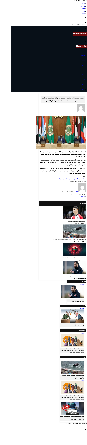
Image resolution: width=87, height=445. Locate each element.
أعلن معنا (83, 6)
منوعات (83, 89)
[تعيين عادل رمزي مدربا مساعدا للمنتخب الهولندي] (74, 274)
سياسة (83, 60)
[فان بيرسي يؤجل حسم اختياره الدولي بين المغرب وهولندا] (74, 219)
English (83, 13)
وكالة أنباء (74, 112)
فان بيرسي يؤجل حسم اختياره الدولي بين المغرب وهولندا (77, 221)
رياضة (84, 70)
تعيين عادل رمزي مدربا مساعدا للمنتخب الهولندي (78, 276)
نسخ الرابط (72, 181)
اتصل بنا (83, 8)
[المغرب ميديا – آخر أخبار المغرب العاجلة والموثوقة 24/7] (80, 35)
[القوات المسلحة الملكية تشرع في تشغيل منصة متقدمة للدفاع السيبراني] (74, 255)
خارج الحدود (82, 84)
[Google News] (83, 196)
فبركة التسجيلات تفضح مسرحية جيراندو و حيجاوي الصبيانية (73, 324)
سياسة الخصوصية (81, 5)
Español (83, 11)
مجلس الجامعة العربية (73, 179)
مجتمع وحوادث (82, 65)
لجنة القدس (82, 179)
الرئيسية (83, 55)
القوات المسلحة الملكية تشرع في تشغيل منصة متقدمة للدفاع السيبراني (74, 258)
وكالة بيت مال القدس (62, 179)
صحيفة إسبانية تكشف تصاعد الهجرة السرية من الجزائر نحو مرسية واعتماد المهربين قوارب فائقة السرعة (69, 239)
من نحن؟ (83, 3)
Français (83, 10)
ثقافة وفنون (82, 80)
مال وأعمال (83, 75)
